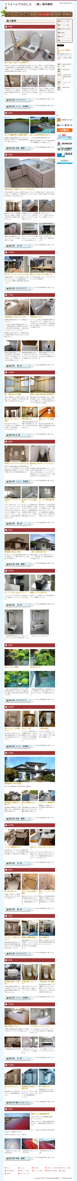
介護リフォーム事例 (55, 14)
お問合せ (62, 36)
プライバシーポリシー (65, 40)
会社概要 (62, 32)
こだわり (22, 14)
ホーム (10, 14)
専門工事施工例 (66, 14)
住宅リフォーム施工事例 (44, 14)
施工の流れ (33, 14)
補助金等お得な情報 (65, 29)
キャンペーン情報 (64, 25)
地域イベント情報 (64, 21)
